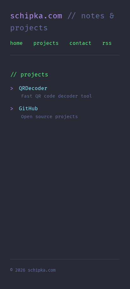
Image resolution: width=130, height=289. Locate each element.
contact (80, 43)
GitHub (28, 108)
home (16, 43)
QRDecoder (33, 88)
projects (46, 43)
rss (107, 43)
